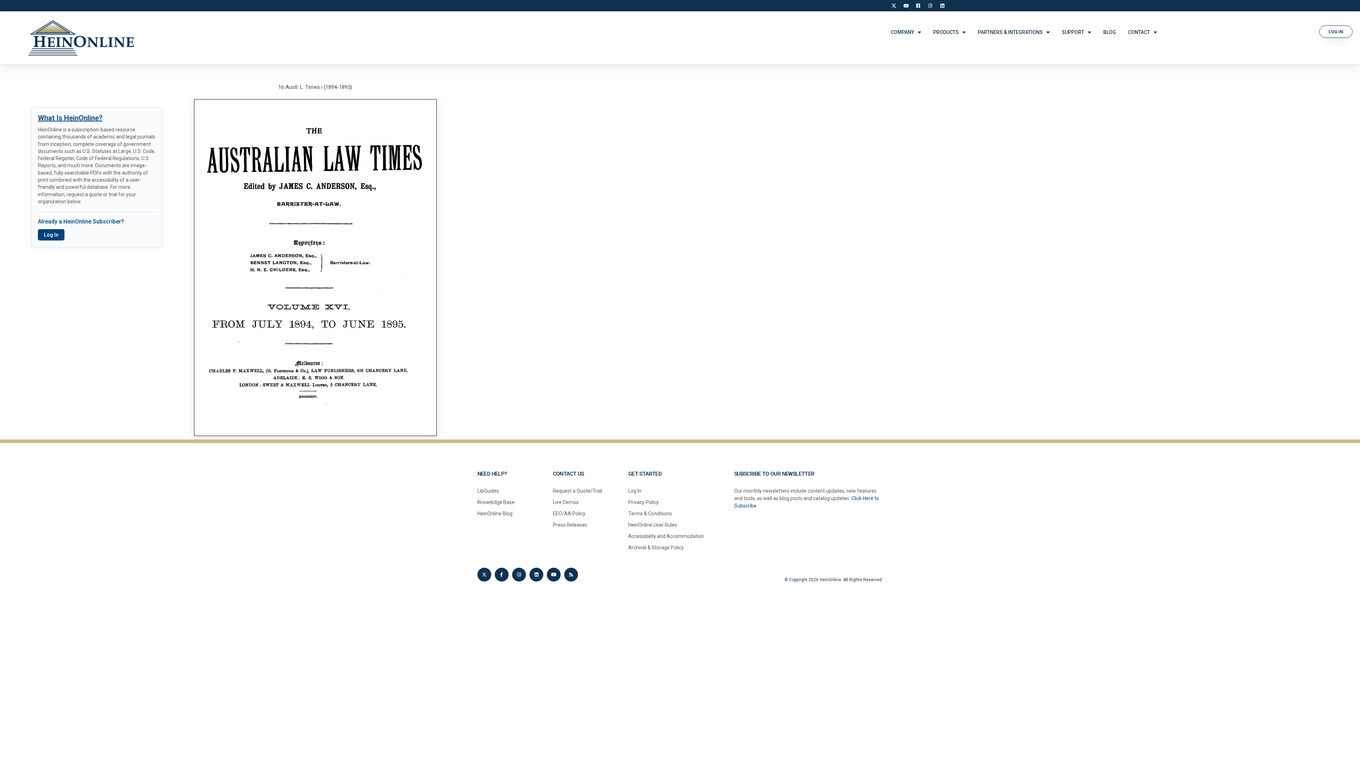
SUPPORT (1073, 32)
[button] (1336, 32)
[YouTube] (906, 5)
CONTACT (1139, 32)
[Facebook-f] (502, 575)
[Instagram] (930, 5)
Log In (51, 235)
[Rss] (571, 575)
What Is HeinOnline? (70, 118)
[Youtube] (554, 575)
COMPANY (902, 32)
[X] (893, 5)
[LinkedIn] (942, 5)
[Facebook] (918, 5)
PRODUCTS (946, 32)
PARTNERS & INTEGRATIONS (1010, 32)
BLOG (1109, 32)
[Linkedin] (536, 575)
